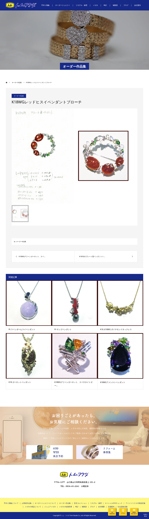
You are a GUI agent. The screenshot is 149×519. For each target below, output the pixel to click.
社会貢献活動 (122, 507)
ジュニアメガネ (50, 507)
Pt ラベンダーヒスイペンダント (22, 329)
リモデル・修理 (81, 5)
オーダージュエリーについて (45, 503)
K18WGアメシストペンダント (112, 382)
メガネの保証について (33, 507)
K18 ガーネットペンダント (20, 382)
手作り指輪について (11, 503)
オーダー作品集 (19, 96)
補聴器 (115, 5)
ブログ (126, 5)
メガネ (95, 5)
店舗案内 (111, 507)
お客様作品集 (27, 503)
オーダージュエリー (62, 5)
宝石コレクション (80, 503)
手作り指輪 (45, 5)
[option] (74, 156)
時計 (105, 5)
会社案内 (137, 5)
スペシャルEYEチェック (113, 503)
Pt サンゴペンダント (63, 329)
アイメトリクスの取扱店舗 (135, 503)
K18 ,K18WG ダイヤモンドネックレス (116, 329)
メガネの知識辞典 (65, 507)
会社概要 (101, 507)
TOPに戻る (145, 515)
